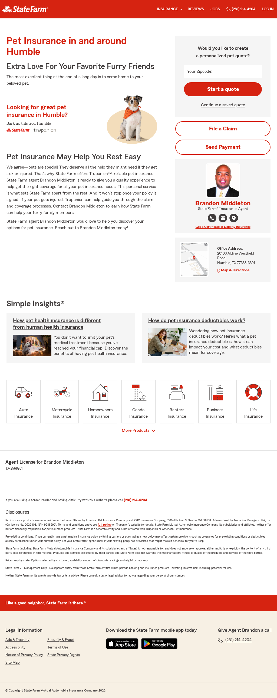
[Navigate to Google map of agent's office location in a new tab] (233, 218)
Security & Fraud (60, 640)
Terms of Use (57, 647)
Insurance (167, 9)
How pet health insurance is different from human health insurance (57, 324)
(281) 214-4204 (243, 9)
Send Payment (223, 147)
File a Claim (223, 128)
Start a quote (223, 89)
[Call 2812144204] (212, 218)
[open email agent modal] (223, 219)
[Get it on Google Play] (159, 643)
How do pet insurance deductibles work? (196, 320)
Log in (268, 9)
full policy (104, 524)
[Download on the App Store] (122, 643)
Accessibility (15, 647)
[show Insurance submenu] (180, 9)
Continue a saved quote (223, 105)
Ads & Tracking (17, 640)
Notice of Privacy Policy (24, 655)
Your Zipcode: (199, 71)
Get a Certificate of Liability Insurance (223, 226)
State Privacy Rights (63, 655)
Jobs (215, 9)
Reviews (196, 9)
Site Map (12, 662)
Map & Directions (235, 270)
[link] (25, 9)
